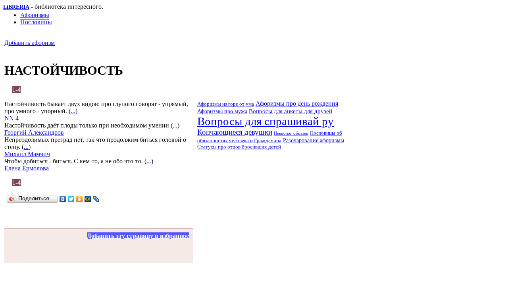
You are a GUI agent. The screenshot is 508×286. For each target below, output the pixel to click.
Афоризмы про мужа (222, 111)
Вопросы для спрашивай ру (265, 121)
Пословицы (36, 22)
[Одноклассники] (79, 199)
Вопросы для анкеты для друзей (290, 111)
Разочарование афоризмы (313, 140)
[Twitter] (71, 199)
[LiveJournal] (96, 199)
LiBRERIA (16, 7)
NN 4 (11, 118)
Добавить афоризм (29, 42)
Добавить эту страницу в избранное (138, 235)
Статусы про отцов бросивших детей (239, 147)
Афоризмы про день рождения (297, 103)
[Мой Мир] (88, 199)
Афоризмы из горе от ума (225, 104)
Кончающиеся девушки (234, 132)
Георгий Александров (34, 132)
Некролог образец (291, 133)
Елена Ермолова (26, 168)
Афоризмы (34, 15)
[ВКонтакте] (63, 199)
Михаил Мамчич (27, 154)
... (73, 111)
